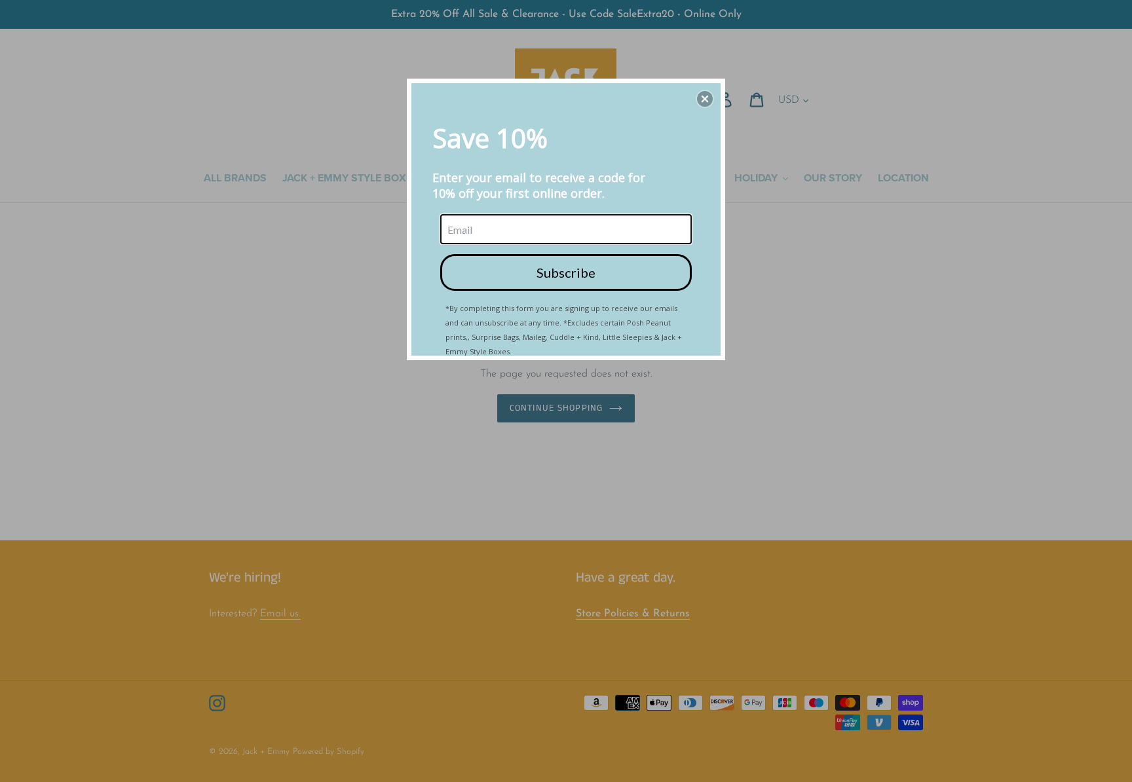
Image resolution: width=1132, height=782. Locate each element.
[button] (705, 99)
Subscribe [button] (566, 272)
